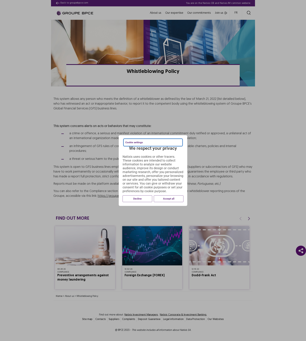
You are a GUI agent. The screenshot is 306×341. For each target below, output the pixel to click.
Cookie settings (134, 142)
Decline (137, 198)
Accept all (168, 198)
